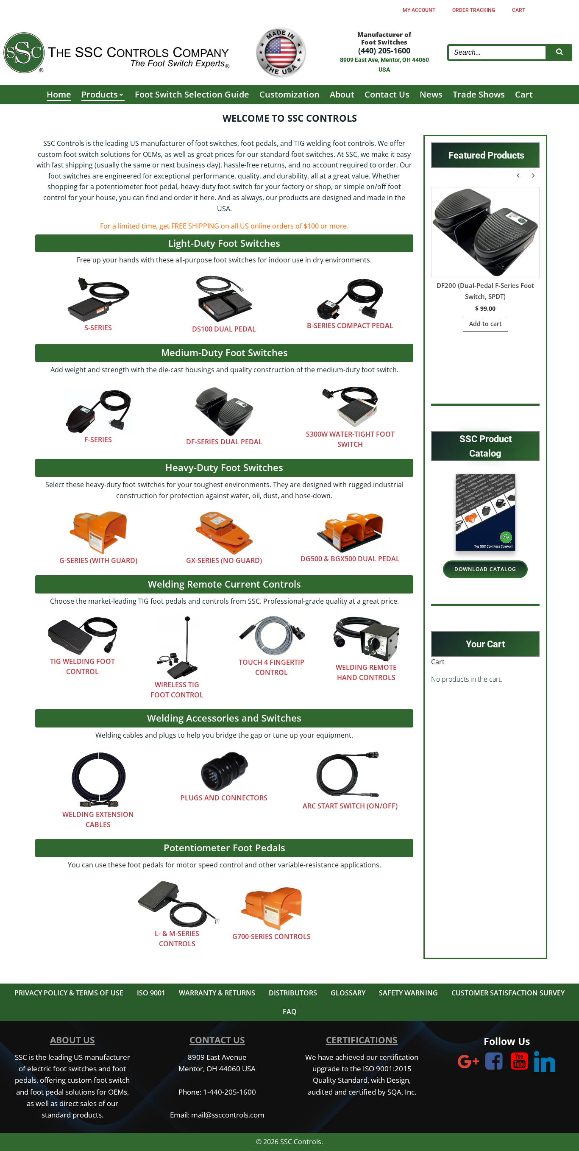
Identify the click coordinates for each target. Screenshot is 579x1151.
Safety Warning (408, 993)
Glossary (348, 993)
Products (99, 94)
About (342, 94)
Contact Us (387, 94)
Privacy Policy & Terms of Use (68, 993)
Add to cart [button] (485, 324)
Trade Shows (479, 94)
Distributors (293, 993)
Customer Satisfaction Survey (508, 993)
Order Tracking (473, 10)
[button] (533, 175)
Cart (518, 10)
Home (59, 94)
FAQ (290, 1011)
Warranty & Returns (217, 993)
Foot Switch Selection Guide (192, 94)
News (431, 94)
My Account (419, 10)
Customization (289, 94)
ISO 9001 (151, 993)
